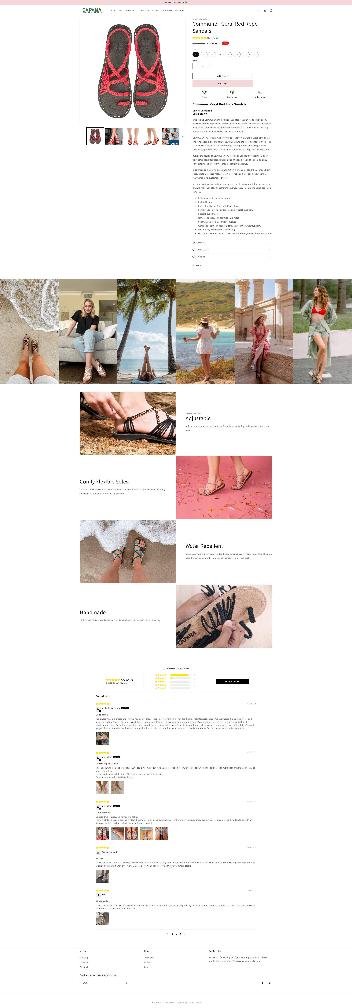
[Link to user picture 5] (161, 833)
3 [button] (176, 933)
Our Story (84, 957)
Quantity (196, 60)
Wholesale (84, 967)
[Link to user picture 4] (146, 833)
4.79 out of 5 (127, 679)
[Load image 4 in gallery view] (151, 136)
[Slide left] (83, 136)
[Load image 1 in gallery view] (95, 136)
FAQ (146, 967)
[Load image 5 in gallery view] (170, 136)
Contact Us (85, 962)
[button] (132, 10)
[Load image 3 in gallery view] (132, 136)
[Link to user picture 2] (117, 787)
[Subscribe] (126, 983)
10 (237, 54)
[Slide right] (183, 136)
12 (255, 54)
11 (246, 54)
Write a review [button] (232, 681)
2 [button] (172, 933)
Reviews (147, 962)
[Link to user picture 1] (102, 738)
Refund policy (169, 1003)
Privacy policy (182, 1003)
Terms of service (196, 1003)
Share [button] (198, 265)
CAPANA (159, 1003)
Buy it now (223, 83)
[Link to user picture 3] (131, 833)
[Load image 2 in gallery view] (114, 136)
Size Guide (148, 957)
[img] (102, 703)
